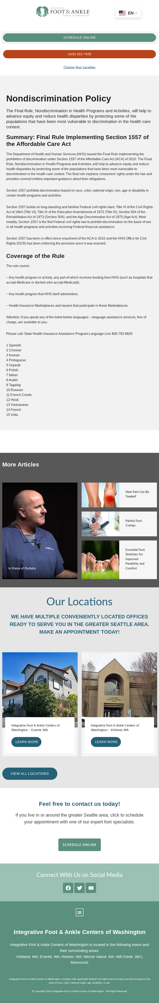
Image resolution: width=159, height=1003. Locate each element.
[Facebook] (68, 888)
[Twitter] (79, 888)
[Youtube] (91, 888)
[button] (6, 704)
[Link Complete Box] (40, 531)
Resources (79, 962)
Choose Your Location (79, 67)
